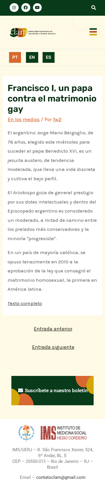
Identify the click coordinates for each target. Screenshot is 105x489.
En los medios (24, 119)
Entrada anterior (53, 329)
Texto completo (25, 303)
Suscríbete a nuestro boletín (56, 390)
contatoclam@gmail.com (60, 477)
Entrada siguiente (53, 347)
